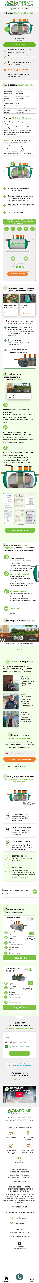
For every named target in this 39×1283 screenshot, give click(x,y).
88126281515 (19, 1079)
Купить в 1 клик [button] (19, 44)
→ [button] (30, 273)
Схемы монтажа (12, 396)
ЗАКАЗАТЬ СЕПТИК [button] (17, 274)
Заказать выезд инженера (20, 759)
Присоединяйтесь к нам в (19, 1247)
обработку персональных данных (17, 767)
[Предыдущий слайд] (2, 635)
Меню (32, 1281)
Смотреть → (28, 313)
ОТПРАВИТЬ (19, 1054)
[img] (28, 298)
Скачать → (8, 313)
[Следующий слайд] (37, 635)
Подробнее (19, 958)
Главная (6, 1281)
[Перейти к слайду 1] (17, 649)
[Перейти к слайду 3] (21, 649)
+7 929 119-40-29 (19, 1207)
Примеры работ (25, 306)
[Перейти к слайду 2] (19, 649)
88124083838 (20, 1181)
